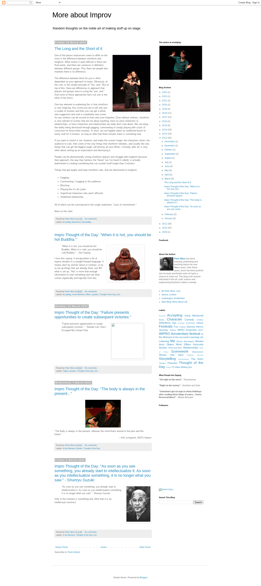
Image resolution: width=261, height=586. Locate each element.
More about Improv (81, 15)
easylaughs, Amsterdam (173, 298)
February (169, 214)
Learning (194, 337)
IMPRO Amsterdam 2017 (190, 330)
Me (172, 341)
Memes (179, 341)
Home (104, 547)
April (167, 174)
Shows (162, 354)
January (169, 218)
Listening (164, 341)
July (167, 162)
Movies (199, 341)
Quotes (95, 294)
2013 (165, 134)
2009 (165, 232)
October (169, 149)
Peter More (179, 258)
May (167, 170)
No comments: (91, 219)
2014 (165, 129)
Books (161, 320)
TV (173, 367)
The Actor (197, 358)
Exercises (190, 323)
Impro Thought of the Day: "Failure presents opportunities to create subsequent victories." (93, 314)
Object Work (174, 344)
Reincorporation (175, 348)
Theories (172, 363)
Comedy (189, 319)
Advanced (76, 222)
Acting (187, 315)
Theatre (162, 363)
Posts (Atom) (74, 552)
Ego (174, 323)
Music (162, 344)
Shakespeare (197, 352)
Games (182, 327)
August (168, 158)
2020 (165, 104)
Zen (118, 294)
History (173, 330)
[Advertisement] (176, 464)
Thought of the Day (107, 294)
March (168, 179)
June (167, 166)
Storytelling (86, 222)
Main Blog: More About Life (174, 302)
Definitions (165, 322)
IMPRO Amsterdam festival (179, 334)
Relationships (190, 347)
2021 (165, 100)
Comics (200, 320)
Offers (88, 294)
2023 (165, 96)
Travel (168, 367)
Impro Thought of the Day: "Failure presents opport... (180, 194)
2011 (165, 223)
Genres (191, 326)
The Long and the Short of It (78, 48)
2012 (165, 138)
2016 (165, 121)
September (170, 154)
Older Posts (145, 547)
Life (201, 337)
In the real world (181, 337)
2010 (165, 228)
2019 (165, 109)
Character (174, 319)
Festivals (166, 326)
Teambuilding (183, 359)
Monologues (189, 341)
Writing (184, 367)
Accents (162, 316)
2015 (165, 125)
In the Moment (78, 294)
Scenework (179, 351)
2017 (165, 117)
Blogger (143, 577)
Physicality (198, 344)
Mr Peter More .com (171, 291)
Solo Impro (177, 355)
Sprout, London (169, 294)
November (170, 145)
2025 (165, 92)
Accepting (66, 222)
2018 (165, 113)
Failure (66, 371)
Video (177, 367)
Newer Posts (61, 547)
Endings (181, 323)
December (170, 141)
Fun (176, 326)
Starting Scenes (195, 355)
